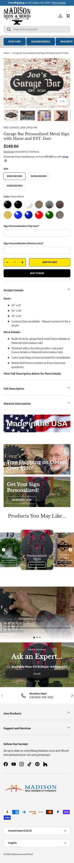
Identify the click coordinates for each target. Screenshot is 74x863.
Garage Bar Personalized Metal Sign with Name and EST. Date (41, 53)
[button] (34, 637)
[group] (37, 613)
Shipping (8, 151)
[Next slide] (70, 550)
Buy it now (37, 273)
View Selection (21, 500)
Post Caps (14, 41)
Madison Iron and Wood (22, 854)
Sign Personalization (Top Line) (21, 226)
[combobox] (37, 29)
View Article (11, 625)
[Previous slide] (3, 550)
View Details (59, 2)
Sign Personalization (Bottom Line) (23, 243)
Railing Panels (40, 41)
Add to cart (49, 262)
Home (6, 53)
